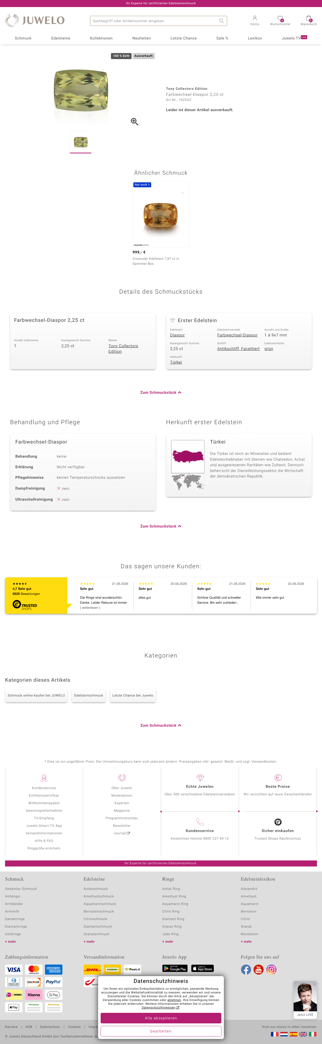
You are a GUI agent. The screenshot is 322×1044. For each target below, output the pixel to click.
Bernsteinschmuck (99, 911)
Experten (122, 803)
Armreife (12, 911)
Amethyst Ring (174, 896)
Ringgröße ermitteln (44, 848)
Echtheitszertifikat (44, 795)
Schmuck (23, 38)
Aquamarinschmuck (100, 904)
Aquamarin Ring (175, 904)
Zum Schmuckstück (158, 393)
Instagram (271, 970)
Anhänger (13, 896)
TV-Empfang (44, 818)
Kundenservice (44, 788)
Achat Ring (171, 889)
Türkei (176, 362)
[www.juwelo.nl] (284, 1034)
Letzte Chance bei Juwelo (132, 695)
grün (268, 349)
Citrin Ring (171, 911)
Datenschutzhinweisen (158, 1008)
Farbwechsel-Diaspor (237, 335)
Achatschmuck (96, 889)
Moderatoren (122, 795)
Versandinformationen (44, 833)
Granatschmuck (97, 934)
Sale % (222, 38)
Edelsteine (60, 38)
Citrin (245, 919)
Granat (246, 926)
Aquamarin (250, 904)
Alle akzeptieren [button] (161, 1018)
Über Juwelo (122, 788)
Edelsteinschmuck (88, 695)
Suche (222, 21)
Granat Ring (172, 926)
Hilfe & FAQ (44, 841)
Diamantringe (16, 926)
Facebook (246, 970)
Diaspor (177, 335)
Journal (119, 833)
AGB (28, 1027)
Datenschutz (50, 1027)
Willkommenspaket (44, 803)
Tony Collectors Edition (123, 349)
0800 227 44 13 (216, 838)
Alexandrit (249, 889)
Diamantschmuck (98, 926)
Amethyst (249, 896)
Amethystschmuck (99, 896)
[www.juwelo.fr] (274, 1034)
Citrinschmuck (95, 919)
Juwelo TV (294, 38)
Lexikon (255, 38)
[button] (255, 21)
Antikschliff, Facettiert (238, 349)
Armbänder (14, 904)
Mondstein (249, 934)
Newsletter (122, 825)
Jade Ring (170, 934)
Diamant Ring (173, 919)
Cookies (74, 1027)
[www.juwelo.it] (312, 1034)
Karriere (11, 1027)
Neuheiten (141, 38)
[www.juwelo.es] (293, 1034)
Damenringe (15, 919)
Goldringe (13, 934)
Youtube (259, 970)
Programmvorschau (122, 818)
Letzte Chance (184, 38)
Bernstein (249, 911)
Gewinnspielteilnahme (44, 810)
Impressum (97, 1027)
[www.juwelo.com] (303, 1034)
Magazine (122, 810)
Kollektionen (101, 38)
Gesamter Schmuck (21, 889)
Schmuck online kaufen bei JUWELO (36, 695)
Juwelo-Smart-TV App (44, 825)
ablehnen (174, 1000)
